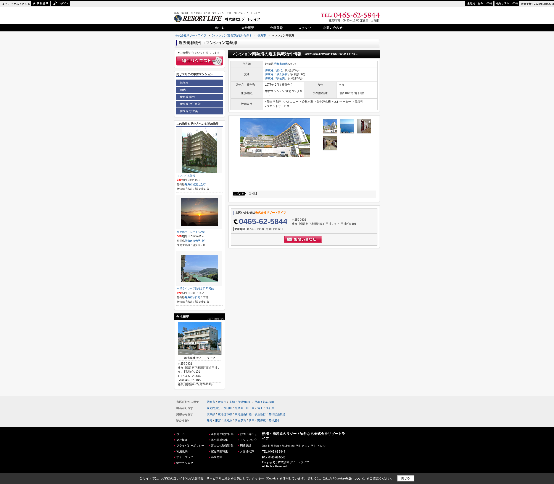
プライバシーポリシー (190, 445)
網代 (285, 63)
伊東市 (222, 402)
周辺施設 (245, 445)
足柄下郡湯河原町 (240, 402)
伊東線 (269, 70)
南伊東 (261, 420)
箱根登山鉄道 (277, 414)
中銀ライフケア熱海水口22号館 (195, 288)
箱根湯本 (274, 420)
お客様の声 (247, 451)
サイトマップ (184, 457)
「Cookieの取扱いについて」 (349, 478)
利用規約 (182, 451)
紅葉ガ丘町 (199, 184)
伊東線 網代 (187, 96)
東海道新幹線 (243, 414)
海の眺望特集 (219, 440)
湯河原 (228, 420)
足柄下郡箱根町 (264, 402)
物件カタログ (184, 462)
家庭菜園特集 (219, 451)
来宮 (218, 420)
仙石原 (270, 408)
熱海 (209, 420)
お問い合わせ (248, 434)
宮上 (260, 408)
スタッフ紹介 (248, 440)
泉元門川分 (199, 240)
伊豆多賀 (282, 74)
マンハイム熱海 (186, 175)
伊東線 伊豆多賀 (190, 104)
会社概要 (182, 440)
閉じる (405, 478)
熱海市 (278, 63)
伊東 (251, 420)
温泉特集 (216, 457)
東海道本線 (225, 414)
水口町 (196, 297)
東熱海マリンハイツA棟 (191, 231)
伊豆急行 (260, 414)
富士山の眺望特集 (222, 445)
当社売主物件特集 (222, 434)
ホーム (180, 434)
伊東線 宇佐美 (189, 111)
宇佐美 (280, 78)
